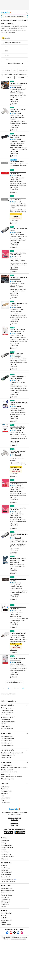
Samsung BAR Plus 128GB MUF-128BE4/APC (18, 579)
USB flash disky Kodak (6, 743)
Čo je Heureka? (5, 840)
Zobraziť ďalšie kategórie (14, 63)
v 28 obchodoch (14, 295)
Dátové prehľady (5, 900)
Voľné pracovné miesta (7, 847)
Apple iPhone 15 (5, 786)
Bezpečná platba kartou (7, 879)
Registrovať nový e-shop (7, 890)
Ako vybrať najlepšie (7, 750)
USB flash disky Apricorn (7, 745)
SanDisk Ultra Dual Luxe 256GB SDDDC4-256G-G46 (18, 452)
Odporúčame (5, 784)
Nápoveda (3, 906)
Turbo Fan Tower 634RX (7, 770)
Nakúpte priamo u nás (6, 872)
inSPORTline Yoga (5, 774)
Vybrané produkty (6, 762)
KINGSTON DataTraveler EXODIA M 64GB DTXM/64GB (18, 278)
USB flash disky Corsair (7, 736)
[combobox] (14, 16)
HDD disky (3, 724)
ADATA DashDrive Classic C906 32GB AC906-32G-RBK (18, 254)
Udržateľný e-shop (6, 925)
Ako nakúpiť (4, 866)
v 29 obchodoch (14, 245)
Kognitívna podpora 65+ (7, 728)
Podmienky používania (6, 845)
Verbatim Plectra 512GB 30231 (18, 633)
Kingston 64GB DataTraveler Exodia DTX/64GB (17, 136)
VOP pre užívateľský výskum (8, 882)
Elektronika (9, 20)
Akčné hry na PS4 (5, 726)
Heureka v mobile (5, 868)
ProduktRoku (4, 918)
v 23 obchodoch (14, 394)
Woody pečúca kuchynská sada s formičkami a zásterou (14, 767)
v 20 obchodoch (14, 345)
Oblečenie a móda (5, 802)
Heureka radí (4, 870)
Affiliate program (5, 902)
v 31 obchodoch (14, 101)
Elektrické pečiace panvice (7, 708)
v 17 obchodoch (14, 153)
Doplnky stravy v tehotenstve (8, 717)
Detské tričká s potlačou (7, 712)
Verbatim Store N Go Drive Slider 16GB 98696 (18, 403)
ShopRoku (3, 915)
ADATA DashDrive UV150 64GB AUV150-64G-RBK (18, 608)
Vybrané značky (6, 733)
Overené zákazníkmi (6, 913)
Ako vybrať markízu (6, 757)
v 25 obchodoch (14, 269)
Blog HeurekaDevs (6, 854)
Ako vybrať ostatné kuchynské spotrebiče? (12, 753)
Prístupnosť (4, 859)
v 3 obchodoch (13, 366)
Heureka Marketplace (6, 895)
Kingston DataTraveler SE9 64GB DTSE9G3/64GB (18, 304)
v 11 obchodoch (14, 550)
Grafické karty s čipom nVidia (8, 722)
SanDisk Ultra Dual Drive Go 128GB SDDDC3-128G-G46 (17, 330)
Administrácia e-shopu (6, 888)
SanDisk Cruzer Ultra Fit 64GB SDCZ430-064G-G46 (18, 659)
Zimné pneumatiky (5, 798)
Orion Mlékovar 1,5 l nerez (7, 779)
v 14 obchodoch (14, 127)
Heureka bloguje (5, 852)
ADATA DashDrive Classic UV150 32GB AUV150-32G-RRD (18, 483)
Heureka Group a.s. (18, 937)
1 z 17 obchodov (14, 473)
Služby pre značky (5, 897)
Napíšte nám (14, 820)
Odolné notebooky (5, 719)
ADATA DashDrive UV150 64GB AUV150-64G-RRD (18, 172)
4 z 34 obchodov (14, 220)
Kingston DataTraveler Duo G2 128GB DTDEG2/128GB (18, 377)
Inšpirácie (3, 922)
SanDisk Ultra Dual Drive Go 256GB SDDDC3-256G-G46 (17, 427)
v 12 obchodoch (14, 190)
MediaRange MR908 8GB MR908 (18, 558)
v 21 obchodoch (14, 526)
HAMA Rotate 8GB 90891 (16, 354)
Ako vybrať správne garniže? (8, 755)
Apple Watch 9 (4, 789)
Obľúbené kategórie (7, 705)
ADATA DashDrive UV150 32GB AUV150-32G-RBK (18, 509)
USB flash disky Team (6, 741)
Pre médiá (3, 850)
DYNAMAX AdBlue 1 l (6, 765)
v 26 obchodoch (14, 321)
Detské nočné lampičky (7, 710)
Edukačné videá (5, 904)
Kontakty (3, 843)
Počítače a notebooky (18, 20)
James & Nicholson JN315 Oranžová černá (11, 777)
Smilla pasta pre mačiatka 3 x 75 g (9, 772)
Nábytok (3, 800)
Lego (2, 796)
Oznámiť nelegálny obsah (7, 856)
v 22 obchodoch (14, 443)
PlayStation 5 (4, 793)
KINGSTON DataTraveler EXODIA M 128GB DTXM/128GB (18, 84)
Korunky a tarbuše (5, 715)
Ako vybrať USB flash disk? (17, 162)
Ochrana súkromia (5, 877)
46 (23, 688)
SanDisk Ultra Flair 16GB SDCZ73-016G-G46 (19, 535)
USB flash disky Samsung (7, 738)
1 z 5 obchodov (13, 650)
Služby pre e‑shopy (6, 893)
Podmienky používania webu (19, 939)
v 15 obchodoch (14, 500)
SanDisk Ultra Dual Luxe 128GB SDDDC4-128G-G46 (18, 110)
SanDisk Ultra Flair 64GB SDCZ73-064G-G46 (19, 229)
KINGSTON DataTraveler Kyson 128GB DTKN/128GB (18, 199)
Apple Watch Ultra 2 (6, 791)
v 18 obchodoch (14, 418)
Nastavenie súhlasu (6, 875)
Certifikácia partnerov (6, 920)
